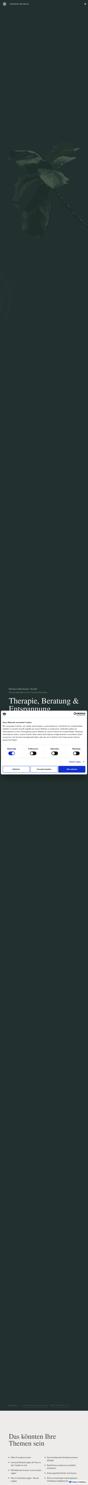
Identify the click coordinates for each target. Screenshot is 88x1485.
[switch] (33, 753)
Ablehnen (16, 769)
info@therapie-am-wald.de (35, 1405)
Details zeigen (75, 762)
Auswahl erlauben (44, 769)
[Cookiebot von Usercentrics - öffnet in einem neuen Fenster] (75, 714)
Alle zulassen (72, 769)
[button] (85, 4)
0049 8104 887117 (59, 1405)
